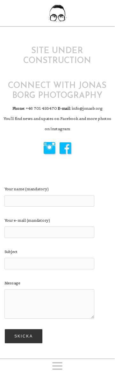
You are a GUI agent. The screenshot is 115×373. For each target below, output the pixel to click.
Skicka (23, 336)
